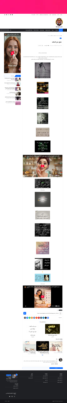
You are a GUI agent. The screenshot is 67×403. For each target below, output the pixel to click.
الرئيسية (61, 14)
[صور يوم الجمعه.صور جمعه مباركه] (29, 346)
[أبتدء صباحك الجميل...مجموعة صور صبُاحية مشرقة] (56, 346)
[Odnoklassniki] (32, 318)
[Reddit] (36, 318)
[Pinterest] (39, 318)
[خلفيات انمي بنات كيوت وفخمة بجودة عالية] (18, 79)
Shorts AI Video (36, 30)
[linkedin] (43, 318)
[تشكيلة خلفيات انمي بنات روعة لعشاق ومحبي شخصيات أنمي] (18, 89)
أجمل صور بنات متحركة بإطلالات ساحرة (8, 377)
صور (52, 30)
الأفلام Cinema (33, 14)
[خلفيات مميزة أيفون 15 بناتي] (18, 103)
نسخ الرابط (60, 313)
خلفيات (57, 30)
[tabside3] (7, 76)
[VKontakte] (34, 318)
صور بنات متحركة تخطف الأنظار (10, 97)
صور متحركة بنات (12, 92)
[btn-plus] (41, 45)
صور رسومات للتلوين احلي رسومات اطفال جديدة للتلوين (43, 352)
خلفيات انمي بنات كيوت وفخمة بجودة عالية (10, 79)
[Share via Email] (25, 318)
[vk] (6, 14)
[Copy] (24, 313)
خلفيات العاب (59, 378)
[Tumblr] (41, 318)
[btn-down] (38, 45)
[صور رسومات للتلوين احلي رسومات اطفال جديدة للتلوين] (42, 346)
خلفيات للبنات (44, 375)
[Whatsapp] (30, 318)
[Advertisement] (37, 7)
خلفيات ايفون (59, 380)
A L (56, 359)
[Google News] (43, 322)
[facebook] (10, 14)
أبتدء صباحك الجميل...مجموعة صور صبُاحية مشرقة (56, 352)
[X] (46, 318)
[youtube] (12, 14)
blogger (56, 368)
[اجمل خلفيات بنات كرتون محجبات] (18, 84)
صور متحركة (42, 30)
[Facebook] (48, 318)
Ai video (37, 14)
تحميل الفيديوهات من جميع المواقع (44, 14)
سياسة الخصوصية (54, 14)
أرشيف (50, 14)
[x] (8, 14)
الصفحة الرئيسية (58, 35)
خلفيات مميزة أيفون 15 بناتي (10, 101)
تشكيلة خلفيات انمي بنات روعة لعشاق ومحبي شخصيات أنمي (10, 88)
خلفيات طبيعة (59, 382)
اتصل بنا (58, 14)
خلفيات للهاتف (47, 30)
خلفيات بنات (18, 75)
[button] (61, 348)
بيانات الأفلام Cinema (29, 30)
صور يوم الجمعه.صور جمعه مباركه (29, 351)
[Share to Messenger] (27, 318)
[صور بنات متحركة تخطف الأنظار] (18, 98)
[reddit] (5, 14)
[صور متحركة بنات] (18, 93)
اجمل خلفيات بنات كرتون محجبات (9, 83)
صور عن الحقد (49, 35)
